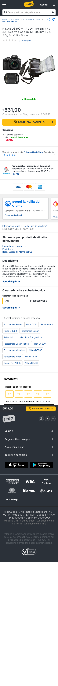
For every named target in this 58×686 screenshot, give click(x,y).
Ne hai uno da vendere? (35, 226)
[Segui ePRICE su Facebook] (47, 418)
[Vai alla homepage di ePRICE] (8, 418)
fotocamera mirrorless (14, 350)
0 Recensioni (25, 40)
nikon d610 (31, 356)
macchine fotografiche (31, 337)
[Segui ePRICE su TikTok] (53, 418)
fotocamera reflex (13, 324)
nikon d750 (31, 324)
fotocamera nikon (12, 356)
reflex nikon (10, 337)
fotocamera (47, 324)
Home (4, 19)
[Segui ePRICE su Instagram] (41, 418)
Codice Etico (27, 520)
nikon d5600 (39, 343)
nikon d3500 (10, 331)
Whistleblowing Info (35, 523)
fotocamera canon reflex (16, 343)
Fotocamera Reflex (9, 21)
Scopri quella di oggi (13, 215)
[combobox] (29, 12)
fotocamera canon (30, 331)
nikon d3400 (31, 363)
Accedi (44, 4)
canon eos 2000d (12, 363)
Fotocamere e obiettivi (31, 19)
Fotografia (15, 19)
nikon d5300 (35, 350)
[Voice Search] (53, 12)
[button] (29, 70)
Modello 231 (11, 520)
